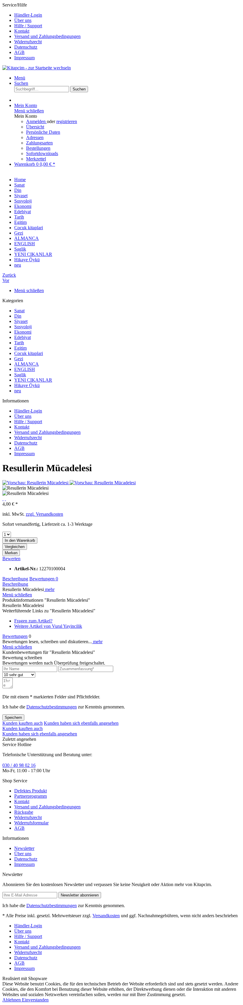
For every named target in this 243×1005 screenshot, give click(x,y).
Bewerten (11, 558)
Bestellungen (38, 148)
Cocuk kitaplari (28, 353)
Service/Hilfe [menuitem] (41, 31)
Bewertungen (43, 578)
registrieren (66, 121)
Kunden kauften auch (22, 723)
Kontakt (21, 31)
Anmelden (36, 121)
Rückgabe (23, 812)
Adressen (35, 137)
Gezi (18, 358)
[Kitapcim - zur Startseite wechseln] (36, 67)
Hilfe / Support (28, 25)
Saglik (20, 374)
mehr (49, 589)
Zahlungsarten (39, 142)
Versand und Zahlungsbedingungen (47, 36)
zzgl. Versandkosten (44, 514)
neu (17, 390)
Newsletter (24, 848)
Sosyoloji (23, 326)
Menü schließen (29, 110)
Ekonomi (22, 332)
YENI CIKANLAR (33, 380)
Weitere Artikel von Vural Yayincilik (48, 626)
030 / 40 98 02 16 (19, 765)
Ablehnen (12, 999)
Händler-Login (28, 14)
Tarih (19, 342)
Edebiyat (22, 337)
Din (17, 315)
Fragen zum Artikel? (33, 620)
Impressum (24, 57)
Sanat (19, 310)
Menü (19, 77)
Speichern (13, 717)
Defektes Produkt (30, 790)
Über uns (22, 20)
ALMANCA (26, 364)
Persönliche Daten (43, 132)
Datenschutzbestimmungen (51, 706)
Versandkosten (106, 915)
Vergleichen (15, 546)
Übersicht (35, 126)
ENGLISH (24, 369)
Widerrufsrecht (28, 41)
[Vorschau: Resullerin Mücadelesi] (36, 482)
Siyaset (21, 321)
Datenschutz (25, 47)
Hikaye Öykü (27, 385)
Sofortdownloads (42, 153)
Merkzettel (36, 158)
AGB (19, 52)
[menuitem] (127, 15)
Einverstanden (35, 999)
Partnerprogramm (30, 796)
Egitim (20, 348)
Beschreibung (15, 578)
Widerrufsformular (31, 822)
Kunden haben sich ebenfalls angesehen (81, 723)
